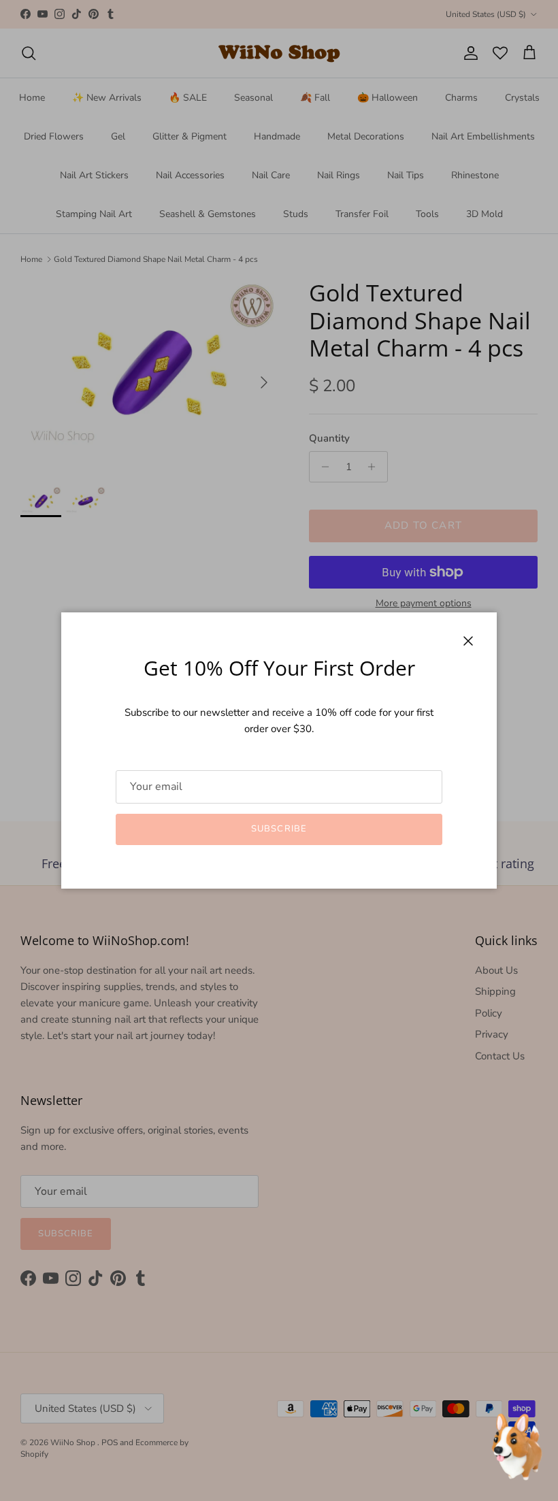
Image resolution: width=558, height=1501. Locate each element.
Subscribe (278, 829)
